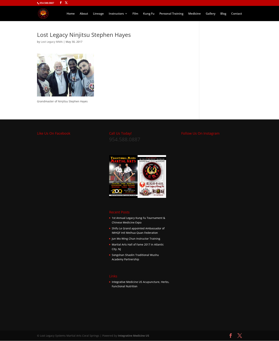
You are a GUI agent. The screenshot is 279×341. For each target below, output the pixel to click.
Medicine (194, 13)
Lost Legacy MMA (52, 41)
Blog (223, 13)
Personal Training (171, 13)
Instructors (116, 13)
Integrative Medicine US (127, 282)
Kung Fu (148, 13)
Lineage (98, 13)
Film (135, 13)
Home (71, 13)
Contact (236, 13)
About (84, 13)
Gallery (210, 13)
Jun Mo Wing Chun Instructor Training (136, 238)
